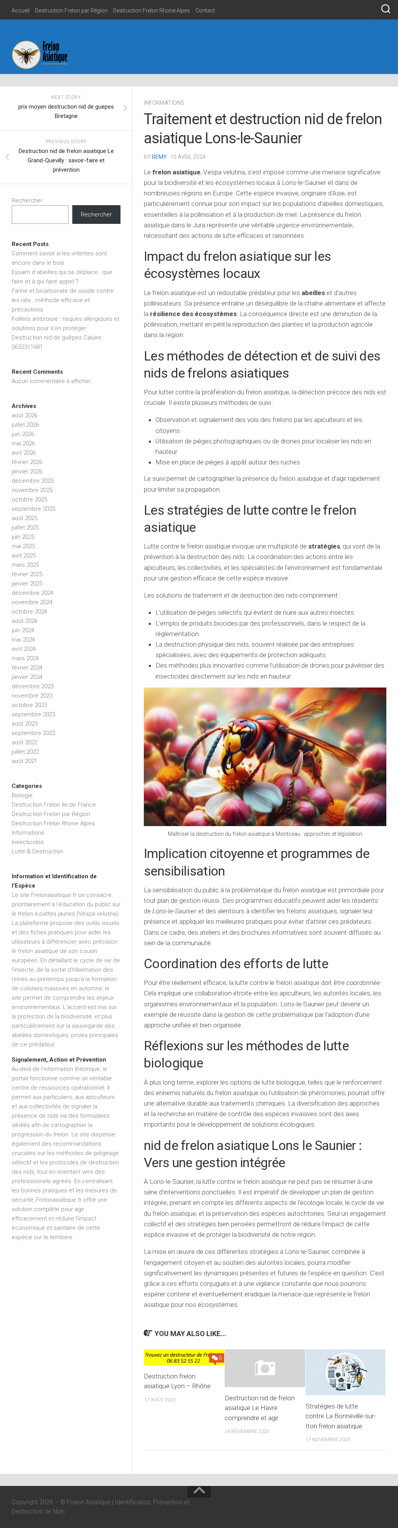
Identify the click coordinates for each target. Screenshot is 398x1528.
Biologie (22, 795)
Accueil (21, 10)
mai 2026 (23, 443)
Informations (164, 102)
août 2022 (24, 742)
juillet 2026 (25, 424)
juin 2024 (23, 630)
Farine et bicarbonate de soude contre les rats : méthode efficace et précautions (63, 300)
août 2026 (24, 415)
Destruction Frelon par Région (71, 10)
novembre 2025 (32, 490)
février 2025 (27, 574)
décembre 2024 (33, 592)
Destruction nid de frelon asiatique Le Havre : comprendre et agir (260, 1408)
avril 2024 (24, 648)
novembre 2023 (32, 695)
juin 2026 (23, 434)
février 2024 (27, 667)
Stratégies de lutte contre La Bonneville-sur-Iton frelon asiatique (340, 1416)
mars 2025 (25, 564)
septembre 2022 (33, 733)
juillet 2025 (25, 527)
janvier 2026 (27, 471)
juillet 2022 (25, 751)
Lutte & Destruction (37, 851)
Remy (159, 157)
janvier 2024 (27, 676)
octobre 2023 (29, 705)
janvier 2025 (27, 583)
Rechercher (27, 200)
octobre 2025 (29, 499)
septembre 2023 (33, 714)
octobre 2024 (29, 611)
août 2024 (24, 620)
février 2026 (27, 462)
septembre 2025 (33, 508)
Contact (205, 10)
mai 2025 (23, 546)
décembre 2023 (33, 686)
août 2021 (24, 761)
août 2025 (24, 518)
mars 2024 (25, 658)
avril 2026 (24, 452)
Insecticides (28, 842)
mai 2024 (23, 639)
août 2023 (24, 723)
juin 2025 (23, 536)
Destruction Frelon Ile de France (54, 804)
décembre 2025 (33, 480)
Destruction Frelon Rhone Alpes (151, 10)
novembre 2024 (32, 602)
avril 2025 (24, 555)
